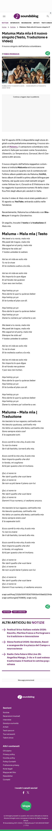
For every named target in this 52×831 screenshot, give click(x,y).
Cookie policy (9, 758)
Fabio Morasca (11, 54)
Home (4, 27)
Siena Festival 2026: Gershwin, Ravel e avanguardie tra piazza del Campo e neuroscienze (28, 645)
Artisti (36, 23)
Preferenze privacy (11, 765)
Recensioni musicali (11, 716)
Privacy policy (9, 754)
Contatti (6, 780)
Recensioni (26, 23)
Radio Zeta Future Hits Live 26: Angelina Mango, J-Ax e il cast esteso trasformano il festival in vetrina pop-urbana (28, 659)
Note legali (7, 769)
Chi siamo (7, 751)
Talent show (8, 738)
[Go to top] (47, 823)
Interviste (14, 23)
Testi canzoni (19, 612)
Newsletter (8, 776)
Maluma (13, 147)
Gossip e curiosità (10, 723)
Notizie (5, 23)
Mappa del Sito (9, 772)
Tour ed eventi (9, 734)
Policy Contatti (9, 762)
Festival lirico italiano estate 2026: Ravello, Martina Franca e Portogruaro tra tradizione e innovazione (28, 633)
